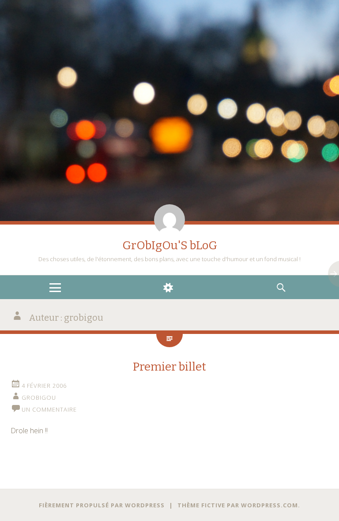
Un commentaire (49, 409)
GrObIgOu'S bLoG (169, 245)
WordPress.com (269, 505)
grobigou (39, 397)
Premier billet (169, 367)
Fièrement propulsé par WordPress (102, 505)
